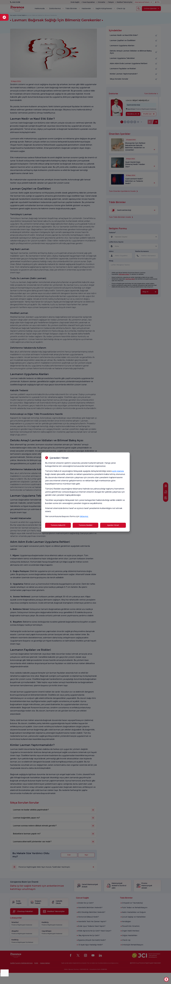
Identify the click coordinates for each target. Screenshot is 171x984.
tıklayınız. (84, 516)
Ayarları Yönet (113, 525)
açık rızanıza (118, 471)
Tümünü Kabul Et (58, 525)
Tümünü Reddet (85, 525)
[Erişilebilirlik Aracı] (166, 979)
